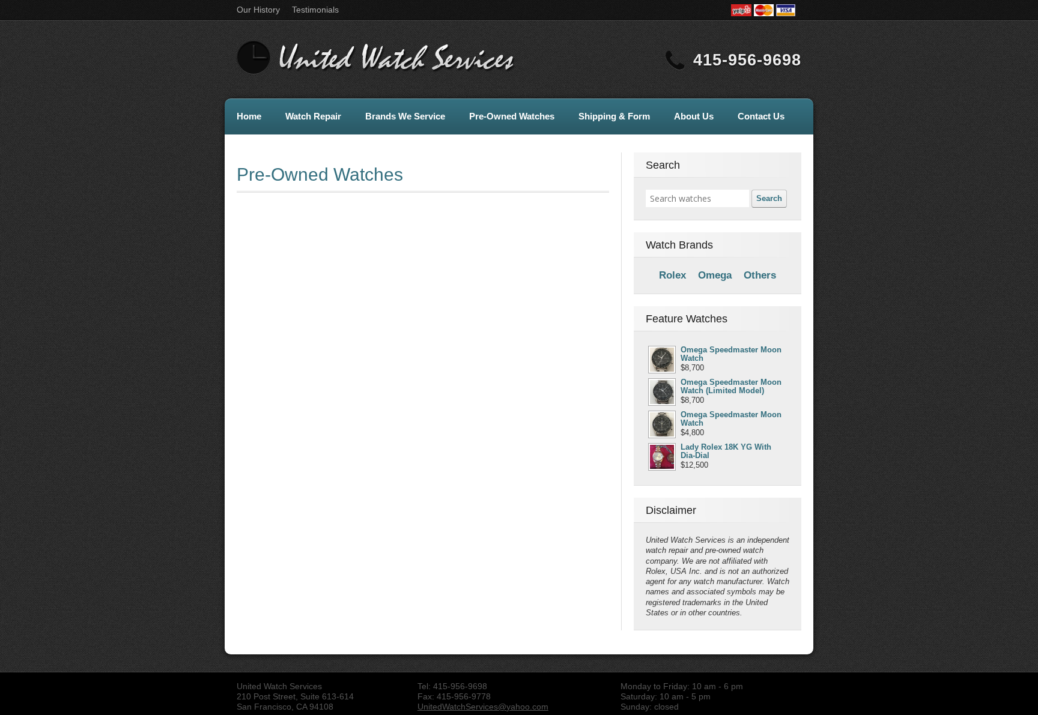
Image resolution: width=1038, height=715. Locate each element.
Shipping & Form (614, 116)
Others (760, 275)
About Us (694, 116)
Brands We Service (405, 116)
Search (769, 198)
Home (249, 116)
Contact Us (761, 116)
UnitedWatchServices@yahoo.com (482, 706)
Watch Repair (313, 116)
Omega (715, 275)
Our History (258, 9)
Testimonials (315, 9)
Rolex (672, 275)
